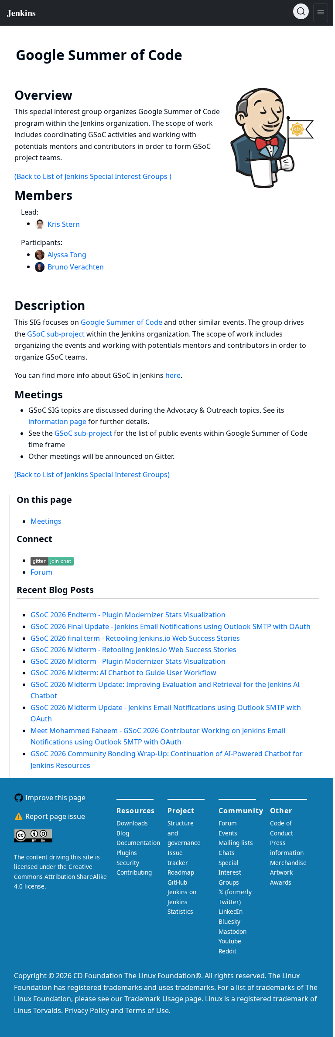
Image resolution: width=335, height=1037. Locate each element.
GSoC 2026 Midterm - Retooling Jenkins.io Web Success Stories (133, 649)
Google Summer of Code (121, 322)
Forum (41, 572)
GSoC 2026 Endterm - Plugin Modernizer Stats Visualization (128, 615)
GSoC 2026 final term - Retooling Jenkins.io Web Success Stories (135, 638)
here (173, 375)
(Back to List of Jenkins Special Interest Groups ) (92, 176)
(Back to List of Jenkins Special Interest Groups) (92, 474)
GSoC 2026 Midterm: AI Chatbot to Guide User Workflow (123, 672)
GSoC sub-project (56, 334)
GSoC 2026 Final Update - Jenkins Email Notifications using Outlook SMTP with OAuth (171, 626)
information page (57, 421)
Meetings (46, 521)
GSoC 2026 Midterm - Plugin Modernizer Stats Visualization (128, 661)
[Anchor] (195, 54)
